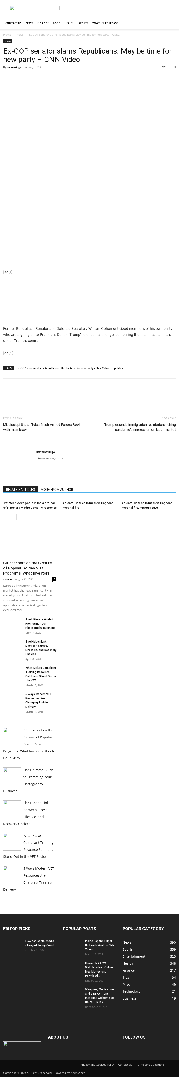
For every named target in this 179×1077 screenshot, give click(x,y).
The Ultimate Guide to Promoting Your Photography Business (40, 623)
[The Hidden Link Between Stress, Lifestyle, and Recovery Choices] (12, 646)
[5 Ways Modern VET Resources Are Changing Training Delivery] (12, 698)
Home (7, 35)
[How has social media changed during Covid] (12, 945)
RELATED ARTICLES (20, 489)
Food (56, 23)
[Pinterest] (29, 77)
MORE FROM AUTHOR (57, 489)
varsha (7, 579)
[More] (51, 77)
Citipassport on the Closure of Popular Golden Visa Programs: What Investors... (27, 568)
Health (69, 23)
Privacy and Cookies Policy (97, 1065)
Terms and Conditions (150, 1065)
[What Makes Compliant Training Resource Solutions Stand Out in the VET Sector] (12, 672)
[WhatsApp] (40, 77)
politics (118, 368)
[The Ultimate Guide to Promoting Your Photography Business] (12, 623)
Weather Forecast (105, 23)
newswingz (14, 67)
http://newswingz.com (49, 458)
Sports (83, 23)
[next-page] (14, 517)
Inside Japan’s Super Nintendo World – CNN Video (99, 945)
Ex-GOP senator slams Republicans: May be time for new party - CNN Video (63, 368)
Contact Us (13, 23)
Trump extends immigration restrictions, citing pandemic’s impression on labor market (140, 427)
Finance (43, 23)
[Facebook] (8, 77)
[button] (170, 23)
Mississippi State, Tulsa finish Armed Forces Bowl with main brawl (41, 427)
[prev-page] (6, 517)
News (29, 23)
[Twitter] (18, 77)
